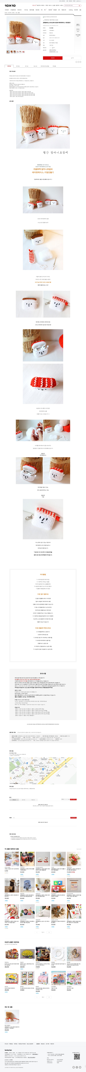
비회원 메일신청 (59, 1061)
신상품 (53, 5)
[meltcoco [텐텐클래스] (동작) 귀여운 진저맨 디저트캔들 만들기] (43, 890)
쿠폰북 (58, 1062)
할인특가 (58, 5)
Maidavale (69, 867)
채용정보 (11, 1043)
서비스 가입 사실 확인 (31, 1057)
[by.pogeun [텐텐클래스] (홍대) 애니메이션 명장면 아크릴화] (58, 889)
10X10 (10, 6)
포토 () (23, 799)
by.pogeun (53, 893)
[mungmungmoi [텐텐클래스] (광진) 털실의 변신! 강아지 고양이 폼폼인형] (43, 864)
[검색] (79, 6)
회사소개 (6, 1043)
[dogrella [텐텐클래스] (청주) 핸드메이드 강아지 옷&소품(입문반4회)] (27, 889)
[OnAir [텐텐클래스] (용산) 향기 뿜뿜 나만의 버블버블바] (58, 863)
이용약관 (15, 1043)
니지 (68, 919)
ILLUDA (6, 893)
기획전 (46, 5)
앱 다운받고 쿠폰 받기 (75, 1052)
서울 (16, 12)
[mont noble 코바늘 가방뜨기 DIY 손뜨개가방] (12, 863)
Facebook (78, 62)
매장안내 (52, 1043)
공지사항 (47, 1043)
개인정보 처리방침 (22, 1043)
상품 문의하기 (73, 817)
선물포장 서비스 (49, 1061)
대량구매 (39, 5)
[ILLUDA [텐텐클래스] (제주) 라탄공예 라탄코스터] (12, 889)
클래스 (13, 12)
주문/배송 (70, 1)
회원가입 (63, 1)
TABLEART (38, 919)
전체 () (14, 799)
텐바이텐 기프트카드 (50, 1059)
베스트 (50, 5)
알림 (67, 1)
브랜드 (61, 5)
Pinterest (80, 62)
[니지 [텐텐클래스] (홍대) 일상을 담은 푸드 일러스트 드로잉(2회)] (74, 916)
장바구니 (78, 1)
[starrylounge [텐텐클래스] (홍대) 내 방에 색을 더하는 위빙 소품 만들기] (74, 890)
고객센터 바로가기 (49, 1052)
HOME (6, 12)
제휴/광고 (43, 1043)
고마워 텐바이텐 (49, 1062)
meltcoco (38, 893)
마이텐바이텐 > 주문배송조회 (15, 839)
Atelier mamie (54, 919)
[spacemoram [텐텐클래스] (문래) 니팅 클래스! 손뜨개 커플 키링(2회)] (27, 916)
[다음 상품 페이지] (49, 932)
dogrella (22, 893)
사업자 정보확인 (35, 1054)
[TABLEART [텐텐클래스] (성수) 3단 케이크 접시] (43, 916)
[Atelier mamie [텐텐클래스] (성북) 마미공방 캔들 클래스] (58, 916)
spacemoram (23, 919)
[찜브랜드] (43, 20)
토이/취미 (9, 12)
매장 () (33, 799)
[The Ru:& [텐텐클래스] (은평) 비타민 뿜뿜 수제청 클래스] (27, 864)
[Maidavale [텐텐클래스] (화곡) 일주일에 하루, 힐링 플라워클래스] (74, 864)
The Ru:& (22, 867)
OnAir (52, 867)
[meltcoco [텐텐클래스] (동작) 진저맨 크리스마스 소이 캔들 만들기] (12, 916)
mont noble (7, 867)
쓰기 (78, 31)
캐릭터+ (43, 5)
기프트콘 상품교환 (60, 1059)
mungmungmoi (39, 867)
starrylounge (70, 893)
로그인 (60, 1)
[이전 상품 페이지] (37, 932)
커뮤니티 (34, 5)
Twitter (76, 62)
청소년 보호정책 (30, 1043)
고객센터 (74, 1)
